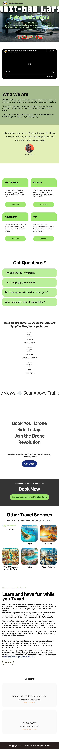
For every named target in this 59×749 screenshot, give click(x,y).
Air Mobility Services (16, 3)
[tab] (29, 272)
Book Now (15, 204)
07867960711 (31, 35)
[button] (29, 272)
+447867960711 (29, 722)
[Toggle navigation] (55, 3)
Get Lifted (29, 463)
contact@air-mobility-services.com (31, 37)
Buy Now (8, 662)
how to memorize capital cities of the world (19, 657)
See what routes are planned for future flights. (29, 497)
